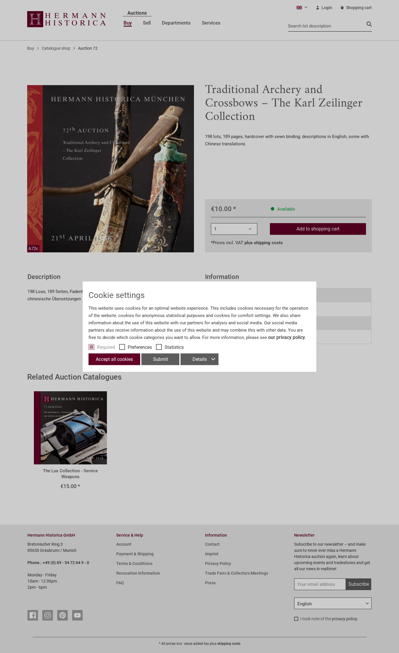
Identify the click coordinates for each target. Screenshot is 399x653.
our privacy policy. (287, 337)
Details (199, 359)
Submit (160, 359)
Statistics (174, 347)
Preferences (140, 347)
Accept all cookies (114, 359)
